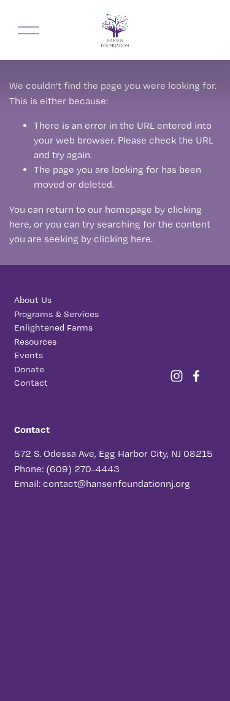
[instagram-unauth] (177, 376)
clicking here (122, 239)
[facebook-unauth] (196, 376)
